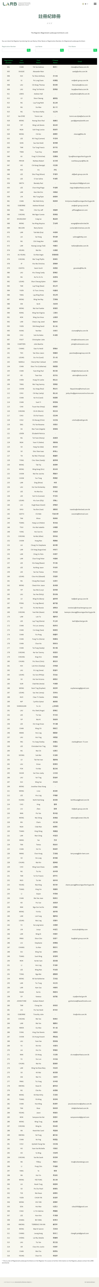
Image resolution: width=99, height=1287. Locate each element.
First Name (72, 46)
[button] (85, 4)
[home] (18, 4)
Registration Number (9, 46)
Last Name (38, 46)
